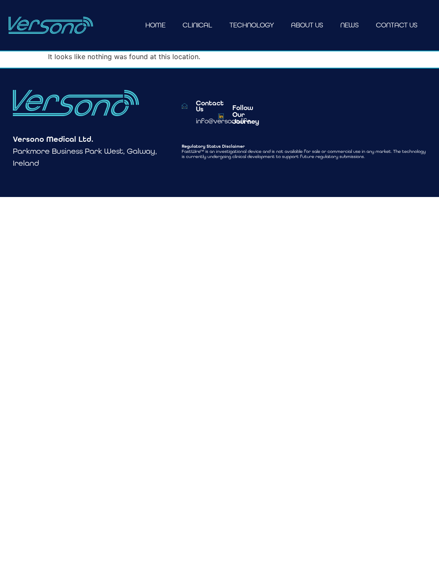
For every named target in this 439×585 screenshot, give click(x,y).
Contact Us (397, 25)
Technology (251, 25)
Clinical (197, 25)
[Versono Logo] (51, 25)
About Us (307, 25)
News (349, 25)
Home (155, 25)
